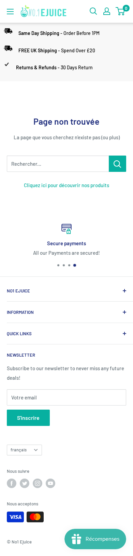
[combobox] (58, 164)
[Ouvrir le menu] (10, 11)
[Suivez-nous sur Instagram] (37, 483)
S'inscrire (28, 417)
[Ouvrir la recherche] (93, 11)
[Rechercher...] (117, 164)
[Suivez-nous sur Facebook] (11, 483)
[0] (120, 11)
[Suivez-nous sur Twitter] (24, 483)
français (19, 449)
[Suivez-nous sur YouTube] (50, 483)
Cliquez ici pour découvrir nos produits (66, 185)
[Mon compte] (106, 11)
